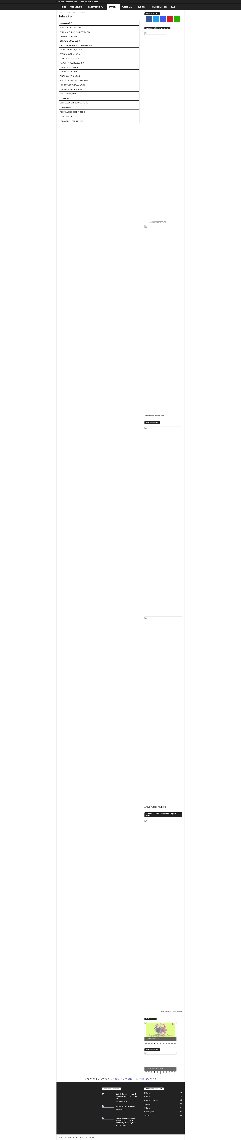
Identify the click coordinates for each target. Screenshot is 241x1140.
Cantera (112, 7)
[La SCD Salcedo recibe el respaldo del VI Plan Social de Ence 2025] (108, 1097)
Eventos (141, 7)
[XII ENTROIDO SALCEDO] (108, 1110)
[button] (181, 7)
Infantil (74, 12)
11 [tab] (175, 1043)
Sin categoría (149, 1112)
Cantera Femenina (95, 7)
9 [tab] (169, 1043)
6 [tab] (160, 1043)
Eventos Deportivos (151, 1100)
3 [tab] (152, 1043)
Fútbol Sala (127, 7)
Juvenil (146, 1116)
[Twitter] (182, 2)
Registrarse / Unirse (89, 2)
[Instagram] (178, 2)
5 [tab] (157, 1043)
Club (173, 7)
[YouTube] (170, 19)
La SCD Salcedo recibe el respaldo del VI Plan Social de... (126, 1096)
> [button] (173, 1031)
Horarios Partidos (159, 7)
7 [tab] (163, 1043)
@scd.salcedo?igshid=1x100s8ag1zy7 (135, 1079)
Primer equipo (76, 7)
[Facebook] (174, 2)
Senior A (147, 1104)
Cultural (147, 1108)
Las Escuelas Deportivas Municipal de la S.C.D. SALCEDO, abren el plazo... (126, 1120)
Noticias (147, 1093)
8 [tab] (166, 1043)
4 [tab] (154, 1043)
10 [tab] (172, 1043)
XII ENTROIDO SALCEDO (125, 1106)
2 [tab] (149, 1043)
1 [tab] (146, 1043)
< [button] (147, 1031)
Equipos (147, 1097)
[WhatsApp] (177, 19)
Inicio (63, 7)
